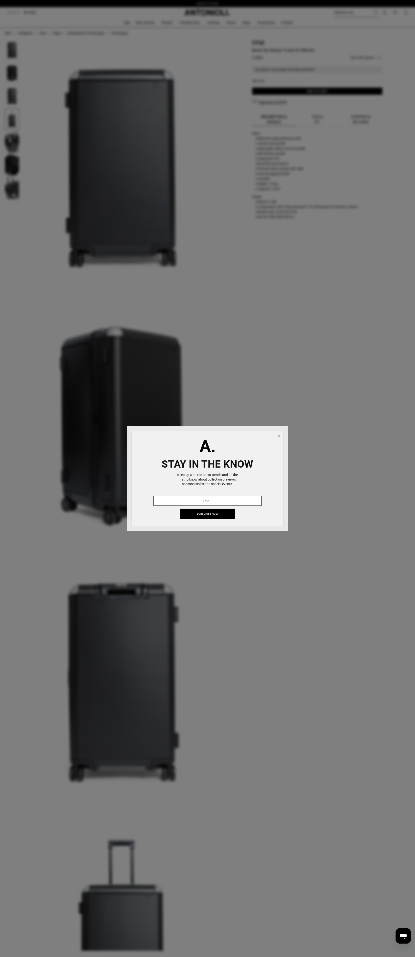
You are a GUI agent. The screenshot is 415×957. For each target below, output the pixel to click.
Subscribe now (207, 513)
